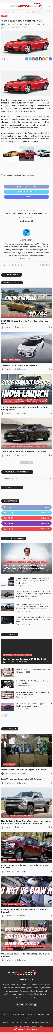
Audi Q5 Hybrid (26, 221)
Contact (14, 1027)
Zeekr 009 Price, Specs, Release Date (19, 365)
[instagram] (26, 523)
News (11, 360)
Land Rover (7, 946)
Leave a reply (10, 275)
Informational (19, 655)
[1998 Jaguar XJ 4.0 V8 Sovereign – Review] (7, 672)
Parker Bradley (11, 571)
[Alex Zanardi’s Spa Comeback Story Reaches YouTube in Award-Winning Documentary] (26, 558)
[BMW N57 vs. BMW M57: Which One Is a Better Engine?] (7, 684)
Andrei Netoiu (9, 25)
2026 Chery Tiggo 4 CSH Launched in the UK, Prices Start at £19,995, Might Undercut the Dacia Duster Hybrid (33, 593)
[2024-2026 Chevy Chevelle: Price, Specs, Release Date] (26, 303)
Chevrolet (7, 316)
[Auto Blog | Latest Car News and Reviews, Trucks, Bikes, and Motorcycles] (22, 972)
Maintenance (28, 816)
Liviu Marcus (9, 327)
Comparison (7, 655)
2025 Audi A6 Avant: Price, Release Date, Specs (23, 451)
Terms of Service (38, 1027)
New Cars (22, 400)
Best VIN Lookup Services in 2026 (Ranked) (24, 659)
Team (12, 1023)
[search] (49, 6)
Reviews (29, 655)
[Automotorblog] (26, 5)
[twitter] (26, 513)
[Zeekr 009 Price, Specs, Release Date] (26, 347)
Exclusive (22, 562)
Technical (12, 860)
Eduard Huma (9, 773)
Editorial (27, 1023)
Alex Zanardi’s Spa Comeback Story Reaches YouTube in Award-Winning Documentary (25, 566)
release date (28, 175)
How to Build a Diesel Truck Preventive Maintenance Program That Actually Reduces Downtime (26, 822)
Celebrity (13, 562)
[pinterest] (26, 518)
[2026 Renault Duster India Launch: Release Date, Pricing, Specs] (26, 389)
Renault (6, 400)
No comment (39, 25)
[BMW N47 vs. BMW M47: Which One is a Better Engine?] (26, 891)
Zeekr (5, 360)
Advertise (35, 1023)
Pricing (23, 316)
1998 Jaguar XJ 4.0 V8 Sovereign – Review (33, 669)
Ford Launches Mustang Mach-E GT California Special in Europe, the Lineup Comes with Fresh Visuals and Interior (32, 606)
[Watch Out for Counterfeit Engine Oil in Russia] (26, 750)
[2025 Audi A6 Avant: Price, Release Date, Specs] (26, 433)
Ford (5, 860)
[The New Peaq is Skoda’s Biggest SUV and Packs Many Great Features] (7, 707)
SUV (11, 402)
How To (19, 816)
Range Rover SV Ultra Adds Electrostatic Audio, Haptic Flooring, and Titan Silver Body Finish (32, 580)
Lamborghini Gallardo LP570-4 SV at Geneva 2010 (26, 213)
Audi (4, 446)
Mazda (4, 16)
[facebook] (26, 507)
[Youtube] (26, 529)
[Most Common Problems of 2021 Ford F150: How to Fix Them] (26, 847)
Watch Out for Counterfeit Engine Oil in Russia (23, 770)
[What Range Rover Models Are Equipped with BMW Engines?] (7, 695)
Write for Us (45, 1023)
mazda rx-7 (17, 175)
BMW (5, 904)
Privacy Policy (24, 1027)
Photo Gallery (39, 400)
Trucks (6, 816)
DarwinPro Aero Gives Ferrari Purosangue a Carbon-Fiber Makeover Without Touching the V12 (34, 619)
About (5, 1023)
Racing (5, 562)
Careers (19, 1023)
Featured (15, 316)
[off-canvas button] (2, 5)
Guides (12, 816)
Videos (17, 402)
